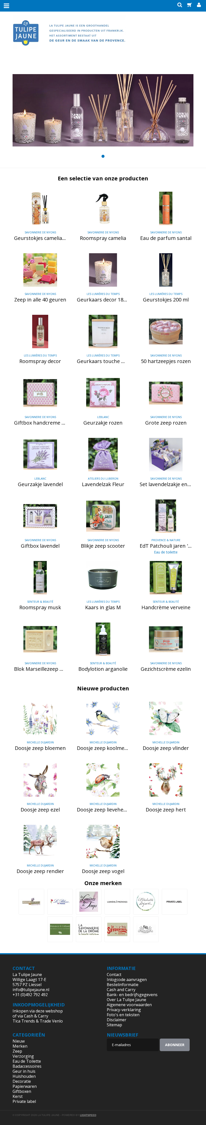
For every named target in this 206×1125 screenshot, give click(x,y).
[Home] (69, 36)
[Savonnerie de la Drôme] (88, 929)
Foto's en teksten (123, 1014)
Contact (114, 974)
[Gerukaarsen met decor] (103, 110)
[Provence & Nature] (60, 929)
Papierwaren (25, 1086)
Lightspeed (88, 1115)
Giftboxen (22, 1091)
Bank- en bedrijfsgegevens (132, 994)
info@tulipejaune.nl (31, 989)
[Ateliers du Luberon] (31, 901)
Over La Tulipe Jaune (126, 999)
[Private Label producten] (174, 901)
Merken (20, 1046)
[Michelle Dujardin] (146, 901)
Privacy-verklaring (124, 1009)
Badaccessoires (27, 1066)
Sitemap (114, 1025)
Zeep (17, 1051)
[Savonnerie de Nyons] (117, 929)
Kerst (18, 1096)
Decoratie (22, 1081)
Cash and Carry (121, 989)
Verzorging (23, 1056)
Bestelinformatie (122, 984)
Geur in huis (24, 1071)
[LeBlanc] (60, 901)
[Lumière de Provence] (117, 901)
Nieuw (19, 1041)
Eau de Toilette (27, 1061)
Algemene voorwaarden (129, 1004)
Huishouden (24, 1076)
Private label (24, 1101)
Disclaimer (116, 1019)
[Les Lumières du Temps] (88, 901)
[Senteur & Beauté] (146, 929)
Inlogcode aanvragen (127, 979)
